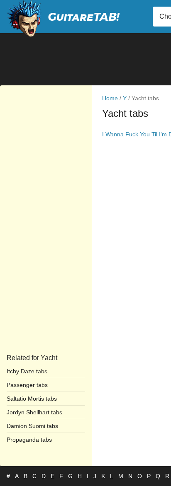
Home (110, 98)
